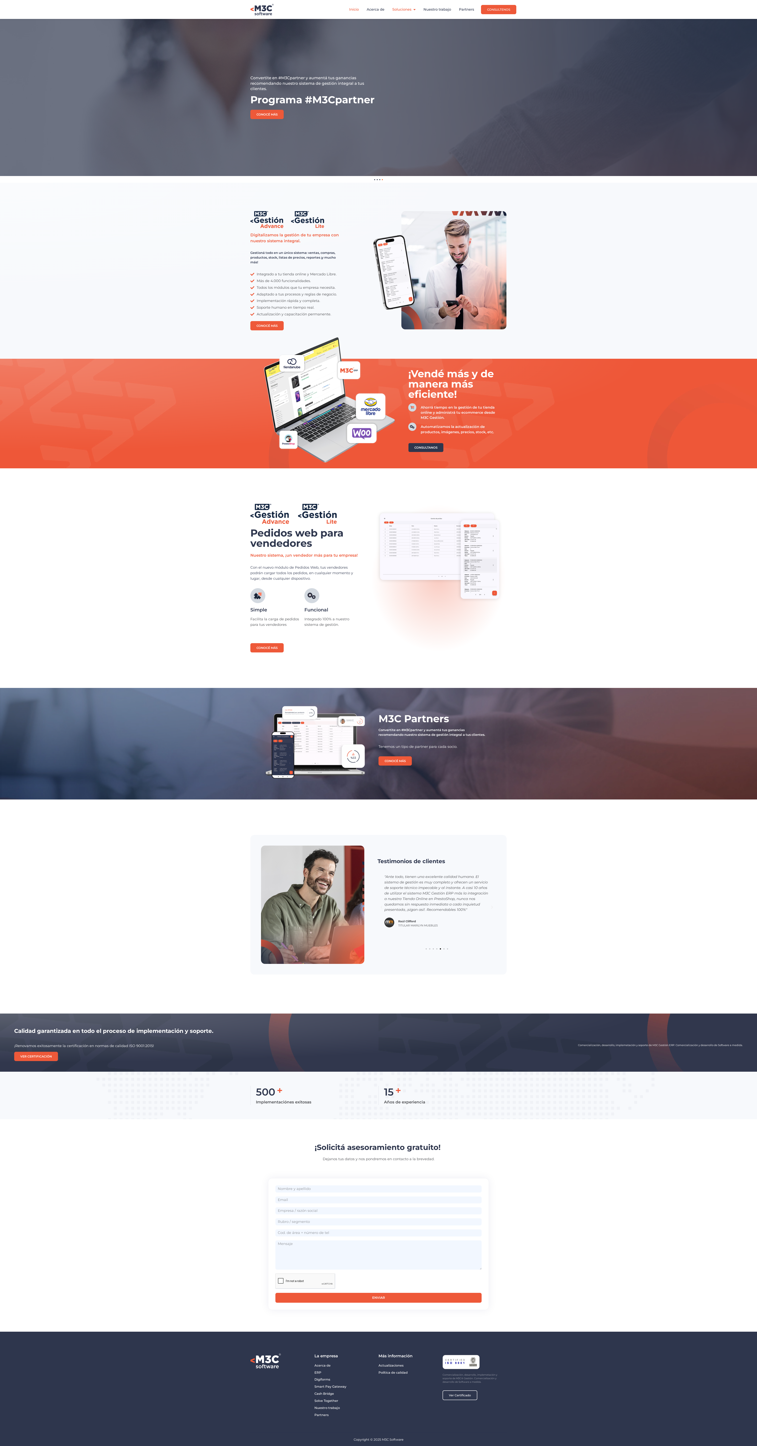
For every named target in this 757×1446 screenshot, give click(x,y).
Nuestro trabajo (437, 9)
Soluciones (401, 9)
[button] (381, 907)
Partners (466, 9)
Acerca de (375, 9)
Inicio (354, 9)
